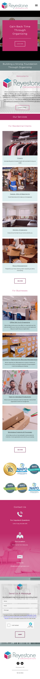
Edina (5, 617)
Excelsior (8, 617)
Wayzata (6, 618)
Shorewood (25, 617)
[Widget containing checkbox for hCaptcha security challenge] (20, 625)
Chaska (34, 615)
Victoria (30, 617)
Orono (21, 617)
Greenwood (13, 617)
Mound (18, 617)
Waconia (34, 617)
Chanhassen (29, 615)
